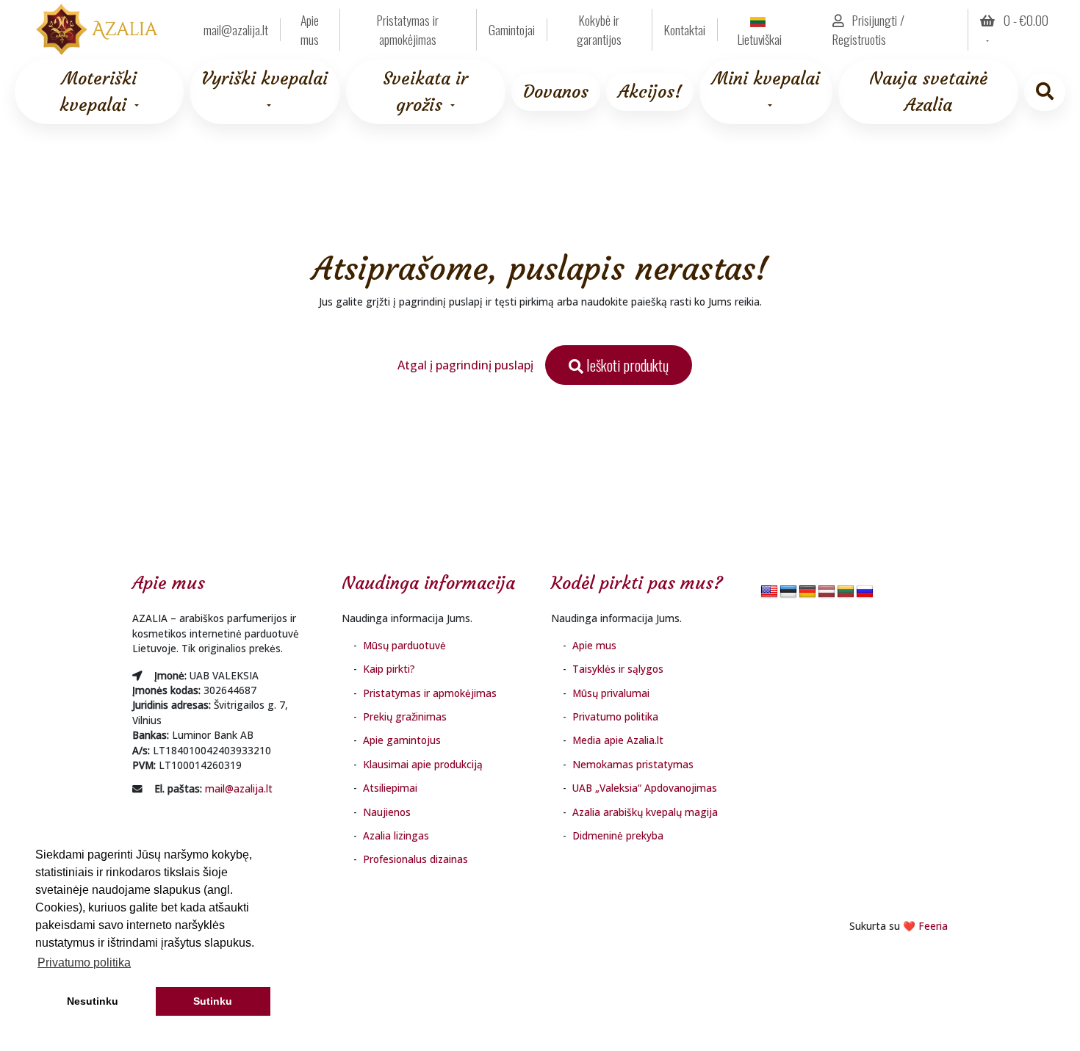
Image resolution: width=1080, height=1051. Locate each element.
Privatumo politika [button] (84, 962)
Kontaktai (684, 29)
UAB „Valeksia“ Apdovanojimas (644, 788)
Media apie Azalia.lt (617, 740)
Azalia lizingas (396, 835)
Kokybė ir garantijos (599, 29)
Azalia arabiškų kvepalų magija (645, 812)
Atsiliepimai (390, 788)
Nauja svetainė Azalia (928, 92)
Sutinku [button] (212, 1001)
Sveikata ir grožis (425, 92)
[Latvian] (826, 592)
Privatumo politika (615, 716)
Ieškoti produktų (626, 365)
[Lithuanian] (845, 592)
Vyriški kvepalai (264, 79)
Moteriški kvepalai (98, 92)
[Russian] (865, 592)
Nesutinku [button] (92, 1001)
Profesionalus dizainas (415, 859)
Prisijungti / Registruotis (868, 29)
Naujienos (387, 812)
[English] (769, 592)
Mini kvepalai (766, 79)
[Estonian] (788, 592)
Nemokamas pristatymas (633, 764)
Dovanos (555, 92)
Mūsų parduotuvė (404, 645)
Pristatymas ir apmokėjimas (408, 29)
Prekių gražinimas (405, 716)
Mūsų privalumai (610, 693)
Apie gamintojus (402, 740)
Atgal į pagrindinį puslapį (465, 365)
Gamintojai (512, 29)
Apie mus (309, 29)
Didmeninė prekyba (617, 835)
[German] (807, 592)
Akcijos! (650, 92)
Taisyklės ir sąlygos (617, 669)
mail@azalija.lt (239, 788)
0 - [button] (1024, 19)
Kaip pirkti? (389, 669)
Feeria (933, 926)
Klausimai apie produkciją (423, 764)
